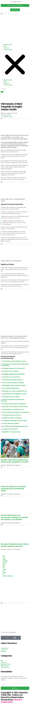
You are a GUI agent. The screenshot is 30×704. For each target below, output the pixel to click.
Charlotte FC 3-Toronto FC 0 (11, 377)
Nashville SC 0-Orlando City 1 (12, 432)
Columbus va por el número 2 (12, 415)
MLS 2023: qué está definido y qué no (14, 361)
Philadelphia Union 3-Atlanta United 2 (14, 385)
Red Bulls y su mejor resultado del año (15, 391)
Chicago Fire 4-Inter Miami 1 (11, 396)
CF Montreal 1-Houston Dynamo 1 (13, 380)
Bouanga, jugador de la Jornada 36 (14, 368)
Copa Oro (6, 48)
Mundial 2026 (8, 44)
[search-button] (2, 91)
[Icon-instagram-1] (11, 638)
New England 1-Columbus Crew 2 (13, 409)
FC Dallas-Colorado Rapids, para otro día (15, 426)
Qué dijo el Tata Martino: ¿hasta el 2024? (15, 406)
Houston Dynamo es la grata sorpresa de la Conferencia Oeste (13, 488)
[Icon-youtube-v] (19, 638)
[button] (15, 64)
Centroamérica (8, 49)
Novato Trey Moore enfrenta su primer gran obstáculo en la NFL (15, 461)
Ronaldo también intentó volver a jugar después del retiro (15, 545)
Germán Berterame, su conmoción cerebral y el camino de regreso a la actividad (14, 517)
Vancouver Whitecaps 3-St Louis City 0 (15, 420)
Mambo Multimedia (11, 700)
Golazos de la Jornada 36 (10, 371)
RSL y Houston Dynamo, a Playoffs (13, 382)
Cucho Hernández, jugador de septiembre (16, 412)
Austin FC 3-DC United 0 (10, 429)
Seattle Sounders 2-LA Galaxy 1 (12, 418)
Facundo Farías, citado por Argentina (14, 404)
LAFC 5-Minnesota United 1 (11, 423)
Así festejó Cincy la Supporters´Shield (14, 394)
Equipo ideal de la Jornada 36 (13, 374)
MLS (5, 46)
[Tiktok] (15, 638)
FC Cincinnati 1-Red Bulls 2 (11, 388)
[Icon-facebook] (3, 638)
